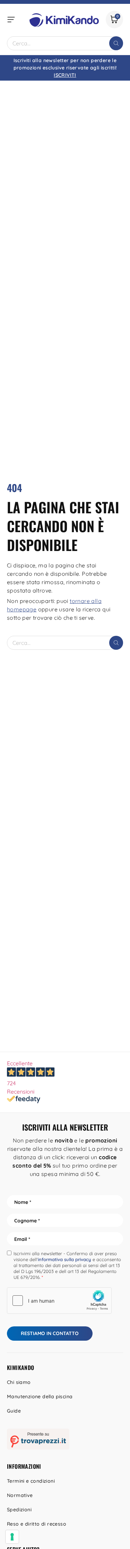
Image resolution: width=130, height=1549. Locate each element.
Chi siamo (19, 1382)
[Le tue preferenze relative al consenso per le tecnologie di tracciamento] (12, 1536)
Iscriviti (65, 75)
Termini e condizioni (31, 1481)
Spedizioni (19, 1509)
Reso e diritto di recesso (36, 1524)
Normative (20, 1495)
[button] (11, 19)
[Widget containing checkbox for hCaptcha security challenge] (59, 1300)
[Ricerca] (116, 43)
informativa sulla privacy (64, 1259)
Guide (14, 1411)
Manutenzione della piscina (39, 1396)
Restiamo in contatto (50, 1333)
